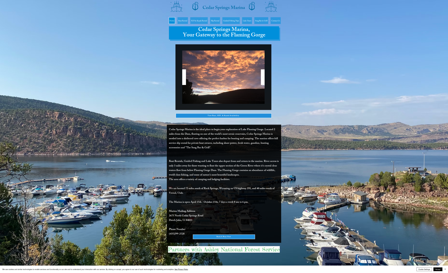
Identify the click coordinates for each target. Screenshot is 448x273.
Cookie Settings (424, 269)
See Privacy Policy (181, 269)
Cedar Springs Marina (224, 8)
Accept (437, 269)
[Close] (445, 269)
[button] (223, 77)
